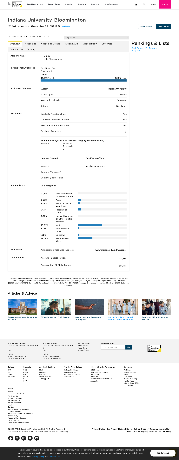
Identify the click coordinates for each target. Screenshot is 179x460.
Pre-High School (35, 4)
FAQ (9, 350)
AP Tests (11, 376)
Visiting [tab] (31, 49)
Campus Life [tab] (16, 49)
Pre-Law (82, 4)
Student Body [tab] (90, 44)
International (83, 346)
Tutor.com (94, 374)
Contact (11, 407)
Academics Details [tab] (50, 44)
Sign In (154, 4)
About (10, 392)
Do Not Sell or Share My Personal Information (148, 429)
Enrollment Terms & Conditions (20, 414)
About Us (94, 381)
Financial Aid (68, 376)
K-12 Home (94, 370)
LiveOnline (128, 376)
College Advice (69, 372)
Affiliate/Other (84, 350)
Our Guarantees (14, 411)
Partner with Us (14, 400)
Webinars (127, 370)
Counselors (128, 385)
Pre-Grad (95, 4)
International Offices (132, 383)
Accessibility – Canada (17, 418)
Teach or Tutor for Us (16, 394)
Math (41, 370)
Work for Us (13, 396)
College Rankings (70, 370)
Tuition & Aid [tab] (71, 44)
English (42, 374)
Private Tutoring (130, 379)
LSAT (25, 374)
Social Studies (45, 376)
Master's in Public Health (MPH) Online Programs (120, 318)
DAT (24, 379)
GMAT (25, 372)
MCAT (25, 376)
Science (42, 372)
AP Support (44, 379)
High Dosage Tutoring (99, 372)
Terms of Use (54, 457)
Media (10, 405)
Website (66, 26)
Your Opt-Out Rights (137, 431)
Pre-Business (111, 4)
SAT (9, 370)
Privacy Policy (38, 457)
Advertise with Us (15, 403)
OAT (25, 381)
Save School (163, 26)
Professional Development (101, 379)
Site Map (167, 431)
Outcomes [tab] (107, 44)
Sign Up (165, 4)
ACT (9, 372)
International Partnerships (18, 409)
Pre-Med (68, 4)
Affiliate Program (15, 398)
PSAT (10, 374)
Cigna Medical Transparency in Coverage (18, 421)
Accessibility (13, 416)
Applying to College (71, 374)
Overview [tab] (15, 44)
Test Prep (94, 376)
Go (128, 347)
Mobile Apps (129, 381)
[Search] (144, 4)
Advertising (82, 348)
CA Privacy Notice (116, 429)
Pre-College (54, 4)
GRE (25, 370)
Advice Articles (130, 372)
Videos (126, 374)
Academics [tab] (30, 44)
